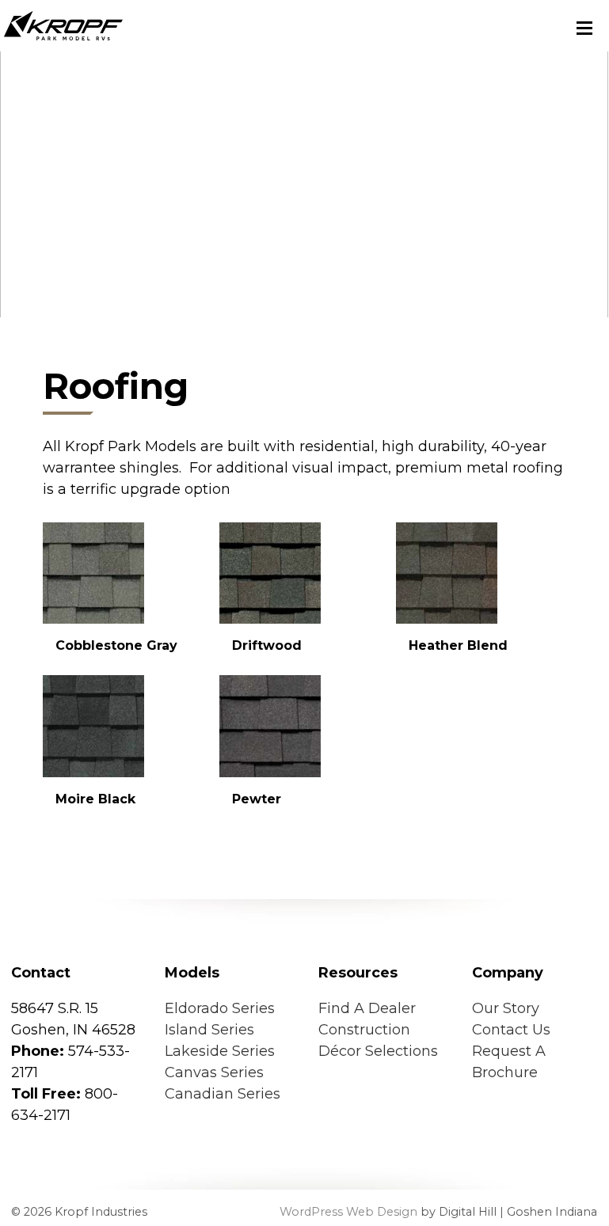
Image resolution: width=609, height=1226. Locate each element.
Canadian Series (222, 1094)
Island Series (209, 1029)
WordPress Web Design (348, 1212)
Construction (364, 1029)
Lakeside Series (220, 1051)
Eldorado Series (220, 1008)
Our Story (505, 1008)
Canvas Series (214, 1072)
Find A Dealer (367, 1008)
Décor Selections (378, 1051)
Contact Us (511, 1029)
